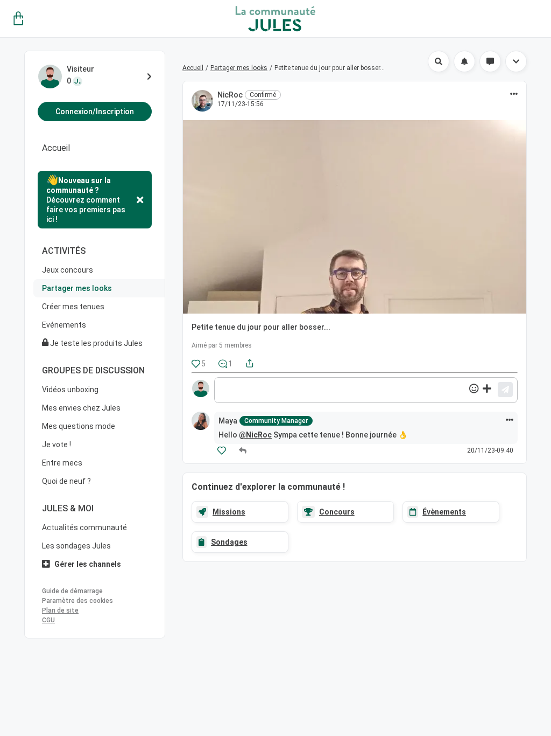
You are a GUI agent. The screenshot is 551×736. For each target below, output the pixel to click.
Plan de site (60, 610)
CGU (48, 620)
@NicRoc (255, 435)
